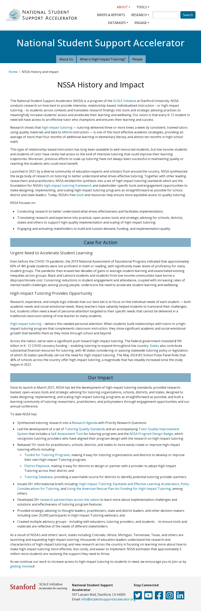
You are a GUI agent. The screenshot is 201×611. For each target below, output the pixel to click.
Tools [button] (141, 7)
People (137, 59)
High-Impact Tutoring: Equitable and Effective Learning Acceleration (129, 484)
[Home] (42, 15)
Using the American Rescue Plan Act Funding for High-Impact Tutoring (119, 488)
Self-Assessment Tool (67, 434)
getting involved (22, 566)
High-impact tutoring (25, 324)
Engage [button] (140, 23)
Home (13, 72)
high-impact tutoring (57, 127)
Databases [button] (117, 23)
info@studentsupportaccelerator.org (108, 599)
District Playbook (36, 466)
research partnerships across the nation (70, 499)
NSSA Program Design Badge (151, 434)
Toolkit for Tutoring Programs (47, 455)
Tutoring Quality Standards (85, 429)
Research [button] (139, 15)
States (154, 346)
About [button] (122, 7)
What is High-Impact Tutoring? (102, 59)
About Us (66, 59)
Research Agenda (84, 423)
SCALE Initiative (124, 101)
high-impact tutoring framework (68, 185)
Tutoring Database (38, 477)
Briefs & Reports (111, 15)
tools (80, 195)
